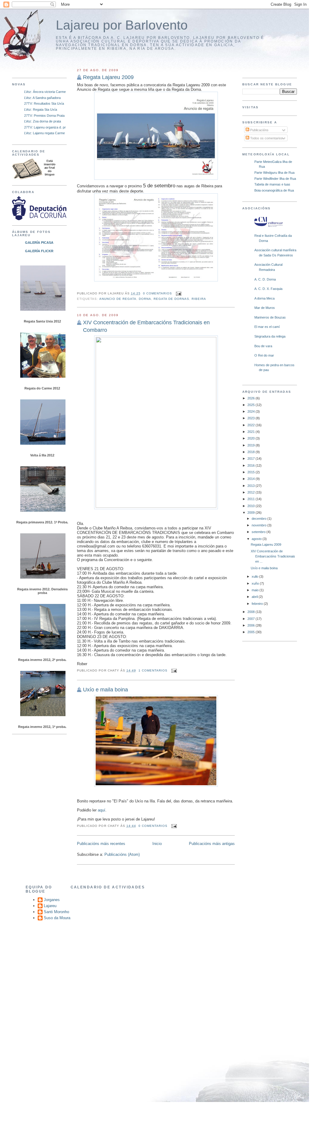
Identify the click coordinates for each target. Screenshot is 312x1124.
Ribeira (199, 298)
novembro (259, 525)
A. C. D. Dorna (265, 279)
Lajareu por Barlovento (122, 25)
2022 (251, 425)
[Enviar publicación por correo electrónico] (178, 293)
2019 (251, 445)
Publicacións (259, 130)
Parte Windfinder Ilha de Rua (275, 178)
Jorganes (52, 899)
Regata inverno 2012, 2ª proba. (42, 660)
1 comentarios (152, 670)
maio (255, 590)
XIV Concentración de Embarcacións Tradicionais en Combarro (146, 326)
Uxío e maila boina (264, 568)
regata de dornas (171, 298)
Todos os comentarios (266, 138)
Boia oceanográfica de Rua (274, 190)
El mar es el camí (267, 327)
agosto (257, 539)
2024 (251, 411)
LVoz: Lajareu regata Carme (44, 133)
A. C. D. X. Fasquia (268, 289)
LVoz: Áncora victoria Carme (45, 92)
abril (255, 597)
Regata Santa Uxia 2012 (42, 321)
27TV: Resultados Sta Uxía (44, 103)
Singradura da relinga (269, 336)
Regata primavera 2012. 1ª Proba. (42, 522)
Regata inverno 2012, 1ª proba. (42, 727)
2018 (251, 452)
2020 (251, 438)
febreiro (258, 603)
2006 (251, 625)
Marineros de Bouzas (270, 317)
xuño (256, 583)
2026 (251, 398)
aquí (101, 810)
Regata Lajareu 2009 (266, 544)
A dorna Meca (264, 298)
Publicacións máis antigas (212, 843)
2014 (251, 479)
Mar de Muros (264, 308)
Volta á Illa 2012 (42, 455)
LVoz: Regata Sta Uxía (40, 109)
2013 (251, 485)
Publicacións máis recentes (101, 843)
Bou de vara (263, 346)
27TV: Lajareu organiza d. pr (45, 127)
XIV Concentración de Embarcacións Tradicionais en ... (273, 556)
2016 (251, 465)
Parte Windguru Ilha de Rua (274, 172)
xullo (255, 576)
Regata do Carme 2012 (42, 388)
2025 (251, 405)
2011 (251, 499)
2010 (251, 506)
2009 (251, 512)
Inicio (157, 843)
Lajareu (50, 905)
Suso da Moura (57, 918)
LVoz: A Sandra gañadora (42, 98)
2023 (251, 418)
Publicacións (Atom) (122, 854)
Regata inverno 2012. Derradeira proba (42, 591)
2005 (251, 632)
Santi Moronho (56, 912)
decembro (259, 518)
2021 (251, 431)
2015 (251, 472)
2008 (251, 612)
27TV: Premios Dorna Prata (44, 115)
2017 (251, 458)
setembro (259, 532)
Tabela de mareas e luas (272, 184)
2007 (251, 619)
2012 (251, 492)
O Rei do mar (264, 355)
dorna (145, 298)
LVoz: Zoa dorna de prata (42, 121)
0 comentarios (157, 293)
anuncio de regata (117, 298)
